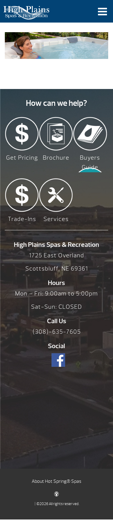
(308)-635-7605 (57, 332)
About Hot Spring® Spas (56, 481)
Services (56, 219)
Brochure (56, 157)
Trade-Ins (22, 219)
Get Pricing (22, 157)
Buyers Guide (90, 162)
